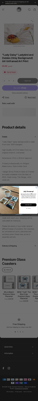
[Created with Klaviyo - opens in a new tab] (19, 214)
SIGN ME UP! (28, 204)
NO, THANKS (28, 208)
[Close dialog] (36, 187)
